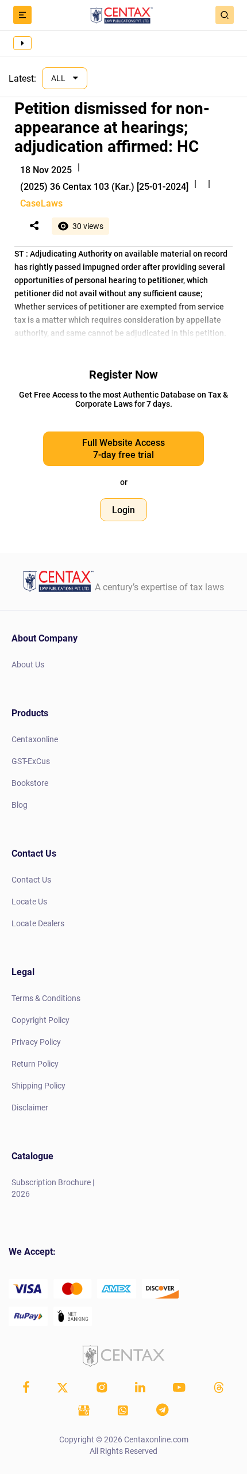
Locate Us (29, 901)
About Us (27, 664)
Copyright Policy (40, 1020)
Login (123, 510)
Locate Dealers (37, 923)
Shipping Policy (38, 1085)
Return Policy (35, 1063)
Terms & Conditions (45, 998)
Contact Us (31, 879)
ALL (59, 78)
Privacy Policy (36, 1042)
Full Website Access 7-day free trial (123, 448)
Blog (19, 804)
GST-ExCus (30, 761)
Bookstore (29, 783)
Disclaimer (29, 1107)
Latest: (22, 78)
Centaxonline (34, 739)
